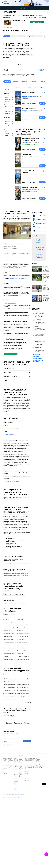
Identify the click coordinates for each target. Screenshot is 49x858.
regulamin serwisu (6, 745)
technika (31, 17)
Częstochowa (6, 715)
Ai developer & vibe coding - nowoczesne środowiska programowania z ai (9, 693)
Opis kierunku (22, 36)
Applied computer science (23, 625)
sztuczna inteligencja (21, 603)
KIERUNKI (23, 103)
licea (26, 17)
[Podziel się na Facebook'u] (5, 223)
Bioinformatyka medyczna (23, 633)
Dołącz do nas (14, 7)
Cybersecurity (20, 653)
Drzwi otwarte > (36, 356)
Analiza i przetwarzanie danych (23, 622)
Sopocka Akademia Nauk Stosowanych (41, 215)
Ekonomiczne (33, 81)
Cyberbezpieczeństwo (8, 650)
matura (35, 17)
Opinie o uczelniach (25, 7)
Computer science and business (9, 642)
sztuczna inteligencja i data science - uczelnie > (19, 278)
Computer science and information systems (9, 645)
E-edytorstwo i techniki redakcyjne (23, 659)
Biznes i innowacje (7, 636)
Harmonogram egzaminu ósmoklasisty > (38, 361)
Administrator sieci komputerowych (23, 681)
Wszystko (7, 36)
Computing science (21, 648)
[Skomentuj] (5, 228)
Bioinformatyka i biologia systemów (9, 633)
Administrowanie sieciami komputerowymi (23, 684)
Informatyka (24, 142)
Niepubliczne (24, 81)
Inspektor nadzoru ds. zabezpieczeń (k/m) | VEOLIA (16, 760)
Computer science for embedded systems (9, 648)
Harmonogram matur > (37, 358)
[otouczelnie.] (10, 12)
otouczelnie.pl (5, 794)
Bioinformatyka (20, 630)
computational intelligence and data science (9, 603)
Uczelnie (14, 36)
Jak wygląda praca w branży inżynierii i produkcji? (5, 771)
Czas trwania (7, 372)
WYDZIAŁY (24, 117)
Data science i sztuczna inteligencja (23, 656)
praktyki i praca (39, 15)
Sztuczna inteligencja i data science (29, 96)
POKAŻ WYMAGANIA (10, 354)
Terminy (37, 11)
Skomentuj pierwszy (46, 854)
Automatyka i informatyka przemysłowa (9, 627)
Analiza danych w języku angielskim (9, 622)
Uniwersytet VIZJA (26, 154)
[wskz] (24, 3)
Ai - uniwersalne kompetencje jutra (23, 690)
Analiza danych (20, 619)
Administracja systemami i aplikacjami (9, 678)
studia (19, 15)
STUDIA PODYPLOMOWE (31, 103)
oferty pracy (46, 268)
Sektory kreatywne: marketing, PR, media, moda (10, 765)
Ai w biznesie (6, 619)
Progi (5, 384)
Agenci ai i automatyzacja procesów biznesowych (9, 687)
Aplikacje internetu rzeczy (9, 625)
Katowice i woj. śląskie (12, 716)
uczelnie (14, 15)
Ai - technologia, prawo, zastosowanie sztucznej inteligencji (9, 690)
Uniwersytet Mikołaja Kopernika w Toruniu (41, 227)
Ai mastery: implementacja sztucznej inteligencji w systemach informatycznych (23, 696)
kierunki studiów (25, 15)
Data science (6, 656)
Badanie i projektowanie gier (23, 627)
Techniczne (43, 81)
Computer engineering (8, 639)
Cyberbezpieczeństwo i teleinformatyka (23, 650)
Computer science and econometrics (23, 642)
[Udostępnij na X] (5, 226)
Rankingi (35, 7)
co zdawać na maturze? (37, 282)
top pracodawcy (6, 17)
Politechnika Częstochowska (29, 108)
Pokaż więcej (24, 162)
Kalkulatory (43, 11)
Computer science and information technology (23, 645)
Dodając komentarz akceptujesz (9, 744)
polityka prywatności (21, 794)
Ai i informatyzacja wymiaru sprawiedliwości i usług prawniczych (9, 696)
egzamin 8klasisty (42, 17)
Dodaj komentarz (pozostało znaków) (11, 733)
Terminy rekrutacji (9, 368)
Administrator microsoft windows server (23, 678)
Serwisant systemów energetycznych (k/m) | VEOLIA (16, 766)
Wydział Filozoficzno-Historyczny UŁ (41, 223)
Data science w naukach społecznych (9, 659)
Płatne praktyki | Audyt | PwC (21, 759)
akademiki (32, 15)
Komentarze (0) (43, 32)
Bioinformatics (6, 630)
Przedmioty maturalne (41, 36)
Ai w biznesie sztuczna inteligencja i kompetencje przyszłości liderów (9, 699)
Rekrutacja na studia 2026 (25, 8)
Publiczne (15, 81)
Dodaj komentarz (27, 741)
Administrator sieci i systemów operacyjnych (9, 681)
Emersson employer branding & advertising (15, 797)
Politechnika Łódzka (40, 219)
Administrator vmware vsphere (9, 684)
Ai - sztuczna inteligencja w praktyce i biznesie (23, 687)
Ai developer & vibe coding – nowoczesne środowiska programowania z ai (23, 693)
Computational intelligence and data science (23, 636)
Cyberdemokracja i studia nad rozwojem (9, 653)
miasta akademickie (7, 15)
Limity (5, 380)
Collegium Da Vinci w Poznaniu (41, 231)
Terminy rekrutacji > (37, 354)
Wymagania (31, 36)
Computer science (21, 639)
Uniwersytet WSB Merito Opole (30, 187)
